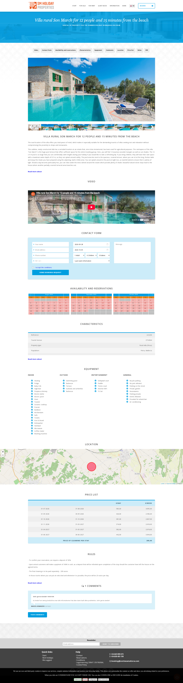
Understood (77, 679)
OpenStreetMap (171, 483)
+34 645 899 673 (117, 654)
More (124, 6)
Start (74, 6)
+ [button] (3, 451)
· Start (44, 655)
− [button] (3, 455)
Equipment (98, 50)
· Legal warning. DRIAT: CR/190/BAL (90, 662)
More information (103, 679)
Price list (131, 50)
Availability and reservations (65, 50)
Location (120, 50)
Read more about (35, 172)
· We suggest (47, 660)
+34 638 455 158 (117, 656)
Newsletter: (91, 640)
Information (114, 6)
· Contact (79, 655)
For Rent (92, 6)
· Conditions (80, 660)
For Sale (82, 6)
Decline (85, 679)
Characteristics (85, 50)
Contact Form (46, 50)
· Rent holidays (47, 658)
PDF (147, 50)
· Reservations (81, 658)
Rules (139, 50)
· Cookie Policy (81, 665)
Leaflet (162, 483)
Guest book (102, 6)
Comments (110, 50)
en (133, 6)
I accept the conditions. (43, 267)
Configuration (93, 679)
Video (36, 50)
